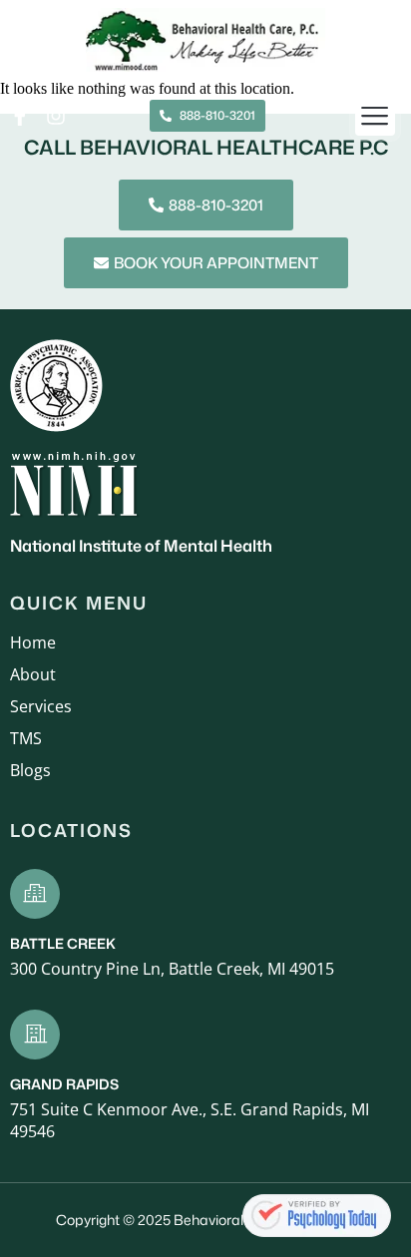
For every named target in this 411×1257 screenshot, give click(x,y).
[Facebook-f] (20, 116)
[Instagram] (56, 116)
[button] (375, 116)
